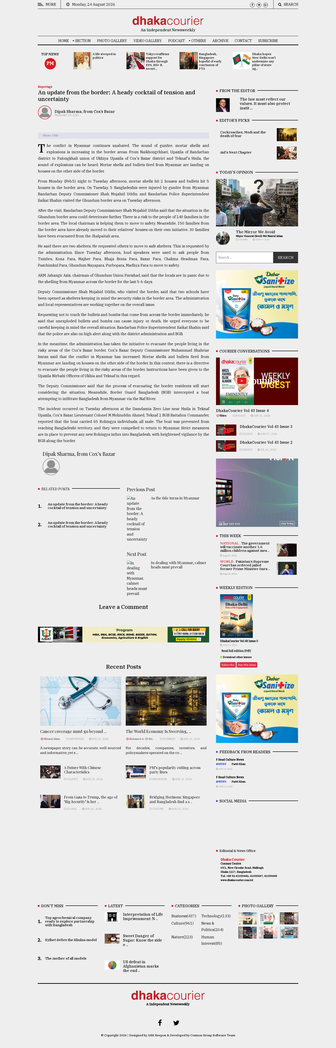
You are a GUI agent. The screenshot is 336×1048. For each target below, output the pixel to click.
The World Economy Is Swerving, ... (158, 731)
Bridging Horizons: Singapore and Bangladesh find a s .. (174, 799)
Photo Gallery (112, 40)
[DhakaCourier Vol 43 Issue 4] (268, 921)
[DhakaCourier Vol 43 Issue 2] (247, 935)
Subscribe (268, 40)
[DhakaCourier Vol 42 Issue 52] (289, 935)
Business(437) (183, 916)
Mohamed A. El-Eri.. (141, 738)
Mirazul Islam (52, 738)
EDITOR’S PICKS (234, 120)
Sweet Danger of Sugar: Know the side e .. (142, 940)
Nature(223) (182, 937)
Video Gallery (147, 40)
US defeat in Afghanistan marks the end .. (141, 966)
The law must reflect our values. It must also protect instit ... (265, 103)
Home (63, 40)
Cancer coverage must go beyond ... (73, 731)
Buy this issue (247, 664)
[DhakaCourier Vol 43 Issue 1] (268, 935)
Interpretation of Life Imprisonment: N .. (143, 916)
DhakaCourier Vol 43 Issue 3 (266, 426)
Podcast (176, 40)
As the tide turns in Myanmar (175, 498)
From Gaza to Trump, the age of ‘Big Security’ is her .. (90, 799)
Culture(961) (182, 923)
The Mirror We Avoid (255, 232)
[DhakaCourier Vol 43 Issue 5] (247, 921)
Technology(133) (216, 916)
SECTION (83, 40)
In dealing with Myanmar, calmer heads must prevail (178, 564)
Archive (220, 40)
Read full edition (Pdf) (236, 651)
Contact (243, 40)
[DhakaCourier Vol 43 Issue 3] (289, 921)
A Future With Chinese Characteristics (82, 769)
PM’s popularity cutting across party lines (174, 769)
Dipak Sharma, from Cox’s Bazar (85, 111)
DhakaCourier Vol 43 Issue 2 (266, 442)
